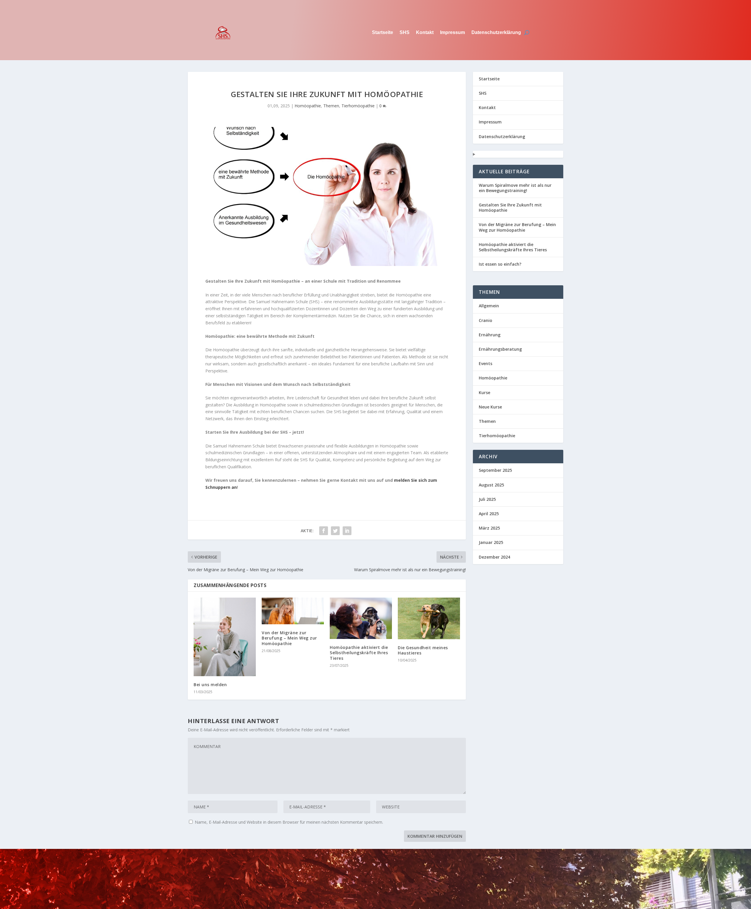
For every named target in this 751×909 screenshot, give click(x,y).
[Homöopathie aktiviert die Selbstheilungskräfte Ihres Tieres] (361, 618)
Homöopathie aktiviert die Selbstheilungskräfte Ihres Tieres (359, 653)
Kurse (484, 392)
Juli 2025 (487, 499)
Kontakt (425, 32)
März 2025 (489, 528)
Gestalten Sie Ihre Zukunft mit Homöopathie (510, 207)
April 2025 (489, 513)
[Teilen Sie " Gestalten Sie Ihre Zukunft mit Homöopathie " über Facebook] (323, 531)
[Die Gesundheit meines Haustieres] (429, 618)
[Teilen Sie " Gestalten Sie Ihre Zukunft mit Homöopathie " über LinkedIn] (347, 531)
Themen (331, 105)
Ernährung (489, 335)
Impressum (452, 32)
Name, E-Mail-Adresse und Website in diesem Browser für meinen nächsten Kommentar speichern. (289, 822)
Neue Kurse (490, 407)
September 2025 (495, 470)
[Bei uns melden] (225, 637)
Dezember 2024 (494, 557)
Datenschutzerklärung (496, 32)
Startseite (382, 32)
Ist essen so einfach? (500, 264)
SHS (405, 32)
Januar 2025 (491, 542)
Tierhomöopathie (358, 105)
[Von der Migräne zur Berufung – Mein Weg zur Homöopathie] (293, 611)
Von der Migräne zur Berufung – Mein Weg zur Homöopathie (289, 638)
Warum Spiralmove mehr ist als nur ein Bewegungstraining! (515, 187)
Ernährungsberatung (500, 349)
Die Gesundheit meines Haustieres (423, 650)
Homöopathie (308, 105)
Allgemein (489, 305)
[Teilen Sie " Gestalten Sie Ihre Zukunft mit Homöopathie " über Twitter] (335, 531)
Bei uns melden (210, 684)
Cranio (485, 320)
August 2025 (491, 485)
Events (485, 363)
